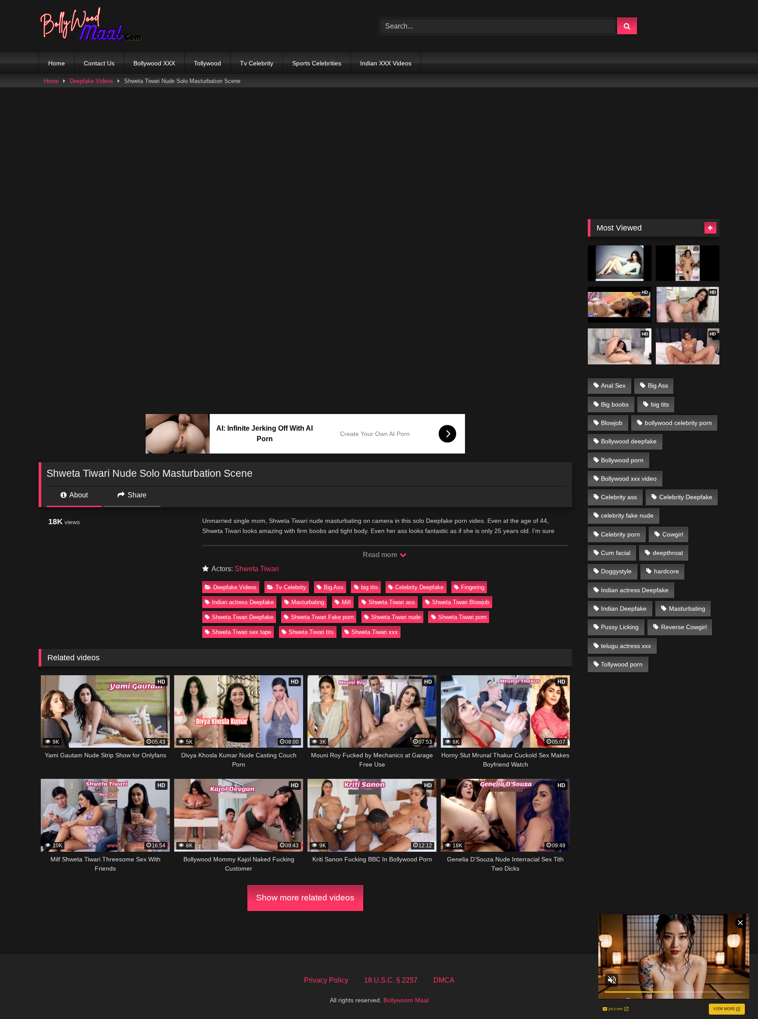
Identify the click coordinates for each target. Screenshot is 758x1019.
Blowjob (611, 422)
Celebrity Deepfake (419, 587)
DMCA (443, 980)
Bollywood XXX (154, 63)
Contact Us (99, 63)
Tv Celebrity (256, 63)
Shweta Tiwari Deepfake (242, 617)
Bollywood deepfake (629, 441)
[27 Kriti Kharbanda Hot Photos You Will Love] (619, 263)
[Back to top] (730, 992)
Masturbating (307, 602)
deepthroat (668, 552)
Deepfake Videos (91, 81)
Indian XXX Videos (385, 63)
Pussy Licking (620, 626)
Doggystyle (616, 571)
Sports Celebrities (316, 63)
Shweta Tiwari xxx (374, 632)
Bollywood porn (622, 460)
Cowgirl (672, 534)
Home (56, 63)
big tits (369, 587)
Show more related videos (305, 897)
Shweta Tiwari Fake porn (322, 617)
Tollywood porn (622, 664)
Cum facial (615, 552)
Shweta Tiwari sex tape (241, 632)
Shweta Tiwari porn (462, 617)
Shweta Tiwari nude (396, 617)
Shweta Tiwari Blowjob (460, 602)
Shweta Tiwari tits (311, 632)
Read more (381, 554)
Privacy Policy (326, 980)
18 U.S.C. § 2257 (391, 980)
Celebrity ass (619, 496)
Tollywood (207, 63)
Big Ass (333, 587)
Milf (346, 602)
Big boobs (615, 404)
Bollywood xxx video (629, 478)
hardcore (666, 571)
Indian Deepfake (624, 608)
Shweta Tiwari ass (391, 602)
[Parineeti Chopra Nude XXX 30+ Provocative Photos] (687, 263)
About (78, 495)
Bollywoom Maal (406, 1000)
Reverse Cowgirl (684, 626)
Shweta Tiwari (257, 569)
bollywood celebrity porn (678, 422)
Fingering (472, 587)
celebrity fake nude (627, 515)
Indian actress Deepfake (243, 602)
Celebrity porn (620, 534)
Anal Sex (613, 385)
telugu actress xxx (626, 645)
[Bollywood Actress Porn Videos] (93, 26)
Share (136, 495)
